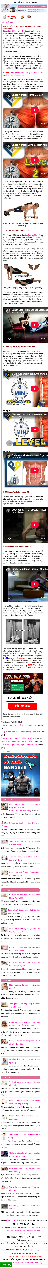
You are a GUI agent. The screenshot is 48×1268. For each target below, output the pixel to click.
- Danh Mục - (6, 751)
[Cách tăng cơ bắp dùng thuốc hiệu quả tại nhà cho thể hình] (20, 796)
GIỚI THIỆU (21, 2)
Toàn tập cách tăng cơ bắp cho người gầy (16, 741)
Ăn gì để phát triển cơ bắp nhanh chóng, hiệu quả (19, 731)
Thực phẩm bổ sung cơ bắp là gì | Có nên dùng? (19, 725)
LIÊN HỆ (28, 2)
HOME (14, 2)
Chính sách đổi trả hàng (33, 1263)
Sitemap (34, 2)
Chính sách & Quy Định (14, 1263)
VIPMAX (30, 1230)
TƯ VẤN (6, 1077)
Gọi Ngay (7, 1264)
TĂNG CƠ (39, 1227)
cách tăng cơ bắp (30, 235)
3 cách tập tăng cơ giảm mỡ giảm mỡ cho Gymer (19, 744)
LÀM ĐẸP (7, 980)
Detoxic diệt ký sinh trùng (20, 811)
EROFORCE (26, 1233)
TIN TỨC (6, 890)
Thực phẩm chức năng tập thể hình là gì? (17, 738)
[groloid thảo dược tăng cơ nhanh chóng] (20, 701)
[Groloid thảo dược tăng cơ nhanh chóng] (22, 709)
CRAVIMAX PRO (20, 1230)
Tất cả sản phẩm (8, 22)
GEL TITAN (31, 1227)
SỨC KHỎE (7, 800)
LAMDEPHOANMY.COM (15, 1221)
